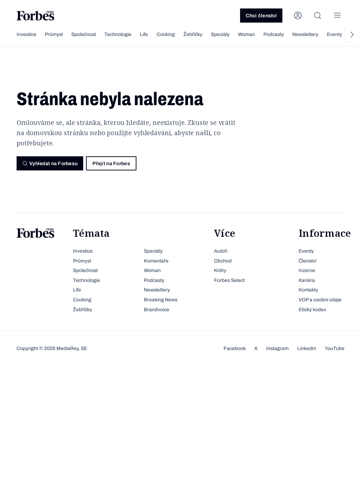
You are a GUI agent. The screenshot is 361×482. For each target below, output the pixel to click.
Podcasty (273, 34)
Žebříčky (192, 34)
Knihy (220, 270)
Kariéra (307, 280)
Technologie (117, 34)
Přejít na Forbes (111, 163)
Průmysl (54, 34)
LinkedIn (306, 348)
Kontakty (308, 290)
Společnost (83, 34)
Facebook (235, 348)
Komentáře (156, 261)
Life (144, 34)
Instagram (277, 348)
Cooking (166, 34)
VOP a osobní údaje (320, 299)
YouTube (334, 348)
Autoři (220, 251)
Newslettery (305, 34)
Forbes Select (229, 280)
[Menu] (337, 15)
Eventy (334, 34)
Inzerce (307, 270)
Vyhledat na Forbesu (53, 163)
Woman (246, 34)
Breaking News (160, 299)
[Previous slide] (9, 34)
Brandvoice (156, 309)
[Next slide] (351, 34)
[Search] (318, 15)
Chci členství (261, 15)
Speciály (220, 34)
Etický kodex (312, 309)
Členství (307, 261)
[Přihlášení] (298, 15)
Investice (26, 34)
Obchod (223, 261)
